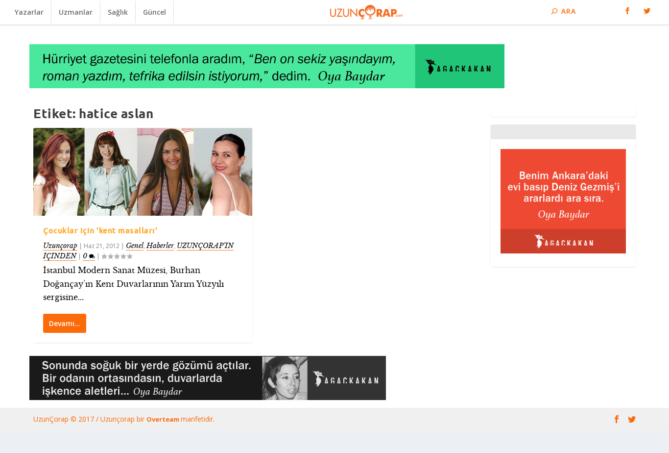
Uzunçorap (60, 245)
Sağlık (118, 12)
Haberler (160, 245)
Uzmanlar (76, 12)
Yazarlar (29, 12)
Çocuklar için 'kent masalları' (100, 230)
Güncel (154, 12)
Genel (134, 245)
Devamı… (64, 323)
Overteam (163, 419)
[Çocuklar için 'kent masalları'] (142, 172)
